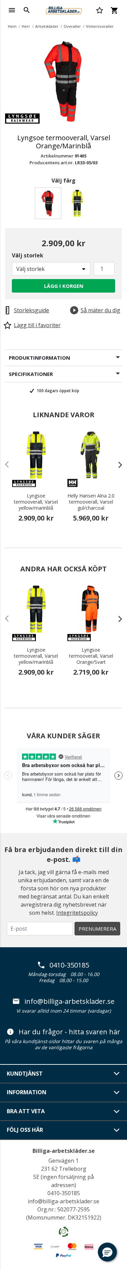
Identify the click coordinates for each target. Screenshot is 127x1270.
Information (26, 1092)
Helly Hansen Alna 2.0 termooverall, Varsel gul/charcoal (90, 502)
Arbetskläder (47, 26)
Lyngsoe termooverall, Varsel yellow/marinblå (36, 502)
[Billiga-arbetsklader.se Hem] (63, 9)
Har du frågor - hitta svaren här (69, 1032)
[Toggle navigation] (11, 10)
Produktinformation (39, 357)
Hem (12, 26)
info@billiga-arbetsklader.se (69, 1001)
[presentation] (117, 464)
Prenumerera (97, 928)
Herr (26, 26)
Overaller (72, 26)
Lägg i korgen (63, 285)
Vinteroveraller (100, 26)
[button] (107, 1252)
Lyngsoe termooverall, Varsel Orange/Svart (91, 656)
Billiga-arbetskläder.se (64, 1151)
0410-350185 (69, 965)
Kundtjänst (25, 1073)
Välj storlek (27, 255)
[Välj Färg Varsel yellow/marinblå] (78, 205)
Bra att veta (26, 1111)
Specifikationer (31, 374)
